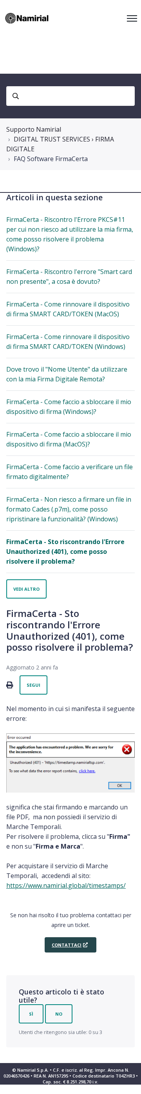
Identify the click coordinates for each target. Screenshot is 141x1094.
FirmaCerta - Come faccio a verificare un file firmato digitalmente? (69, 472)
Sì (31, 1014)
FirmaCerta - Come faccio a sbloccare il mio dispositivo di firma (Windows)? (68, 406)
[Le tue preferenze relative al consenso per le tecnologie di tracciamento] (127, 1080)
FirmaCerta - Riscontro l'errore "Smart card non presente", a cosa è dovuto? (69, 276)
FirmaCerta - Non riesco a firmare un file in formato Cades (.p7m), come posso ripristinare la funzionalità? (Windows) (68, 509)
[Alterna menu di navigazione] (132, 18)
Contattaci (66, 945)
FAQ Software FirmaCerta (51, 158)
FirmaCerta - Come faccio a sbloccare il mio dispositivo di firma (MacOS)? (68, 439)
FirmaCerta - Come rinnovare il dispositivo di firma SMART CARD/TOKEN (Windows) (68, 341)
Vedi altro (26, 589)
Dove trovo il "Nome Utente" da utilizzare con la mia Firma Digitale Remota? (66, 374)
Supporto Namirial (33, 129)
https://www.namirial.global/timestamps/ (66, 885)
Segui (33, 685)
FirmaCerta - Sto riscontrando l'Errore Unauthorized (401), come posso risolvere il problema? (65, 551)
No (58, 1014)
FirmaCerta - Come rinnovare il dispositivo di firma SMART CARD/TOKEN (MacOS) (68, 309)
